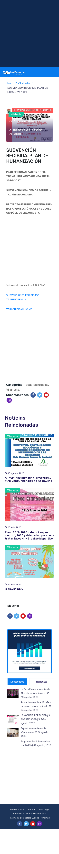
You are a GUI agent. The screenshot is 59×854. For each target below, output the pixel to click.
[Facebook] (33, 395)
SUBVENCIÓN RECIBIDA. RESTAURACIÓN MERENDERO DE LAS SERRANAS (28, 480)
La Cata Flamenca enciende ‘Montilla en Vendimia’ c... (35, 693)
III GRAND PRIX (14, 589)
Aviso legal (44, 809)
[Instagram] (9, 400)
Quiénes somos (16, 809)
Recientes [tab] (41, 681)
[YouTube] (46, 395)
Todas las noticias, (36, 385)
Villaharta (24, 83)
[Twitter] (39, 395)
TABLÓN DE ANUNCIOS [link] (19, 309)
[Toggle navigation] (54, 72)
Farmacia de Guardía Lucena (24, 818)
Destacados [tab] (17, 681)
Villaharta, (13, 390)
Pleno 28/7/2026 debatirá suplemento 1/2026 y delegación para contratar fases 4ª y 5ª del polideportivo (29, 535)
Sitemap (45, 818)
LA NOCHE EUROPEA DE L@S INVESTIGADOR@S (35, 719)
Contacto (31, 809)
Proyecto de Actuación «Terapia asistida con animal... (36, 706)
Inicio (10, 83)
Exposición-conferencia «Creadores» (35, 732)
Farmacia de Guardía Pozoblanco (29, 813)
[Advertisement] (29, 33)
